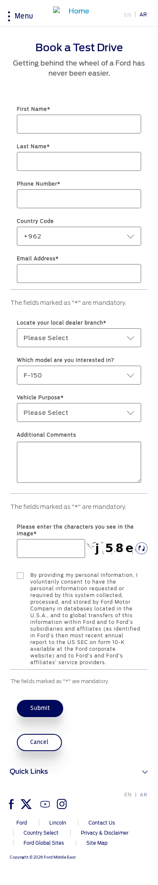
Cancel (39, 742)
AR (143, 14)
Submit (40, 708)
